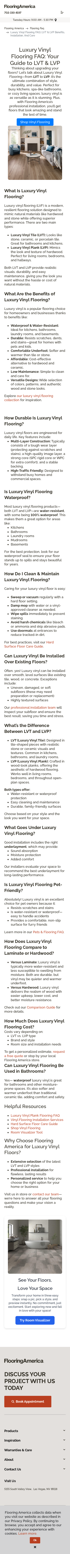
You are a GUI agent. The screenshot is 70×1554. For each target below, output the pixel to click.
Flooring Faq (37, 28)
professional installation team (33, 707)
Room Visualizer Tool (27, 1132)
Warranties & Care (18, 1450)
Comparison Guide (41, 1007)
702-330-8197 (12, 12)
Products (11, 1431)
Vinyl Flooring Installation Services (37, 1120)
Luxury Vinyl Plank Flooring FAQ (35, 1115)
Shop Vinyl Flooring (35, 122)
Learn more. (27, 1533)
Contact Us (12, 1469)
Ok (35, 1540)
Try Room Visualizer (35, 1320)
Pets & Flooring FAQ (48, 932)
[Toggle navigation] (62, 12)
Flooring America (14, 28)
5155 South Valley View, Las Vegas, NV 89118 (30, 1489)
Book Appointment (30, 1401)
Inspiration (12, 1440)
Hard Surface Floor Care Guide (34, 1124)
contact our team (45, 1194)
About (8, 1459)
